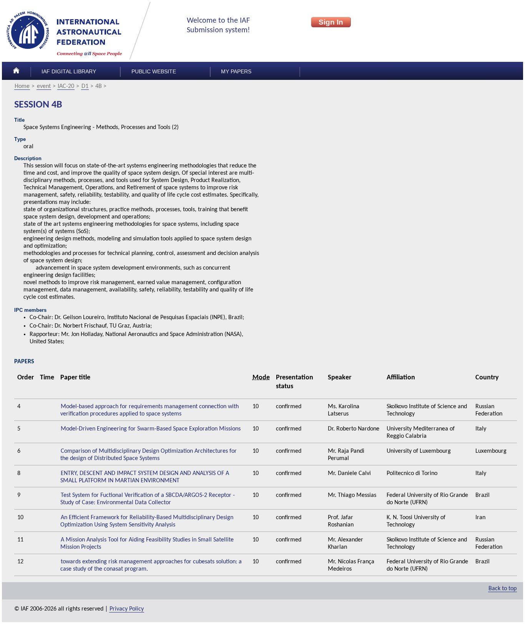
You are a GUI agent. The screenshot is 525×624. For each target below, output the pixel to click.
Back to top (502, 589)
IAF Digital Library (69, 71)
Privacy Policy (127, 609)
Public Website (153, 71)
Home (22, 86)
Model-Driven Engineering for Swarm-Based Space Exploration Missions (151, 429)
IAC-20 (66, 86)
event (44, 86)
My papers (236, 71)
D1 (84, 86)
